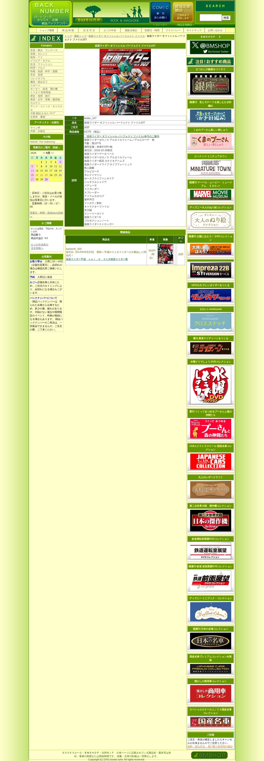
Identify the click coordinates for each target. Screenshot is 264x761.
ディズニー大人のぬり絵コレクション (211, 207)
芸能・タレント (39, 53)
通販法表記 (131, 30)
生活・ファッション (41, 64)
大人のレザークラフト (210, 477)
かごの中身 (110, 30)
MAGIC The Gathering (42, 141)
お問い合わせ (215, 30)
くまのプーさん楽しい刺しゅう (210, 129)
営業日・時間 (152, 30)
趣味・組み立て (39, 81)
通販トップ (80, 36)
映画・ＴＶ (36, 57)
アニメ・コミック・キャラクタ (46, 108)
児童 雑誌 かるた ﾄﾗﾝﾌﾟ (43, 113)
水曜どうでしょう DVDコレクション (210, 361)
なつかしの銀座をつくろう (210, 69)
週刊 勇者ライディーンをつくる (210, 338)
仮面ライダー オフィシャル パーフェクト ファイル (116, 36)
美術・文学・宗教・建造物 (45, 99)
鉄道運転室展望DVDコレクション (210, 538)
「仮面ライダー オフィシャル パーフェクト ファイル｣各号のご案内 (121, 136)
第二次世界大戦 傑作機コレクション (211, 505)
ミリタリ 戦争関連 (40, 92)
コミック (160, 24)
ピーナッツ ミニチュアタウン (210, 156)
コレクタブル (37, 78)
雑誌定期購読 (184, 24)
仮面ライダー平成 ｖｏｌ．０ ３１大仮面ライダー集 (97, 259)
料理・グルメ (37, 67)
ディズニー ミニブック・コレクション (210, 598)
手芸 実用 (36, 74)
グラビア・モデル (40, 60)
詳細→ (56, 147)
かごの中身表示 (39, 244)
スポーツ (35, 85)
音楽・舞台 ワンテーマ (44, 50)
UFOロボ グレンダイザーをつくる (211, 285)
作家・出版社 (37, 131)
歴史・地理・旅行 (40, 96)
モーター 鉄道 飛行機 (44, 88)
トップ (68, 36)
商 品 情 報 (68, 30)
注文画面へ (37, 248)
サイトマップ (194, 30)
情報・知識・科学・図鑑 (44, 71)
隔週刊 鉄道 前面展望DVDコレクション (210, 566)
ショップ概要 (46, 30)
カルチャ (35, 103)
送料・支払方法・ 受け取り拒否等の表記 (210, 746)
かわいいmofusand (211, 309)
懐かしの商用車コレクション (210, 681)
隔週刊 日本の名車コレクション (210, 628)
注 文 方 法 (89, 30)
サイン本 (35, 127)
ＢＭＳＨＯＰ (91, 752)
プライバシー (173, 30)
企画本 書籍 (37, 116)
